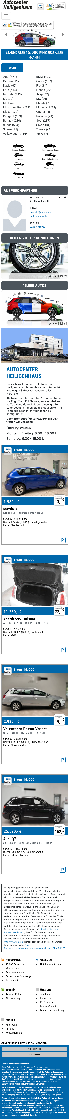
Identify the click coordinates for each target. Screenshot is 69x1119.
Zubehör (11, 989)
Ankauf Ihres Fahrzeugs (18, 976)
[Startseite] (18, 5)
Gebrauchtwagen (15, 972)
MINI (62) (9, 103)
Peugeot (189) (12, 116)
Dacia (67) (10, 85)
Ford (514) (10, 90)
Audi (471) (10, 76)
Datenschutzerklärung (52, 1010)
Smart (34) (43, 125)
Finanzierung (13, 998)
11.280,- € (12, 611)
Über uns (45, 989)
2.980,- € (11, 721)
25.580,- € (12, 831)
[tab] (12, 67)
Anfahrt (10, 1028)
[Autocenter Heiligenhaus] (51, 5)
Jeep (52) (42, 94)
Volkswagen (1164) (16, 133)
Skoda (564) (11, 125)
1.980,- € (11, 501)
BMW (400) (43, 76)
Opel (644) (43, 111)
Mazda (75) (43, 103)
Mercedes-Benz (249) (17, 107)
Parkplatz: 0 (12, 980)
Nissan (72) (10, 111)
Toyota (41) (43, 129)
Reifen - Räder (13, 994)
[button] (6, 34)
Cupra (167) (44, 81)
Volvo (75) (43, 133)
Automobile (13, 959)
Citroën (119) (11, 81)
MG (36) (41, 98)
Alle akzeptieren (34, 1049)
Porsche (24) (44, 116)
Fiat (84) (41, 85)
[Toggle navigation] (6, 16)
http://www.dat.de (13, 942)
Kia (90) (8, 98)
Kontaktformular (14, 1032)
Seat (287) (43, 120)
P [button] (62, 540)
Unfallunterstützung (51, 964)
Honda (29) (43, 90)
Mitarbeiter (12, 1024)
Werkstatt (47, 959)
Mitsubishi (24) (46, 107)
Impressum (52, 1112)
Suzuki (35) (10, 129)
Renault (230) (12, 120)
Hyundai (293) (12, 94)
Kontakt (11, 1020)
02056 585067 (37, 226)
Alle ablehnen (34, 1055)
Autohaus (45, 994)
